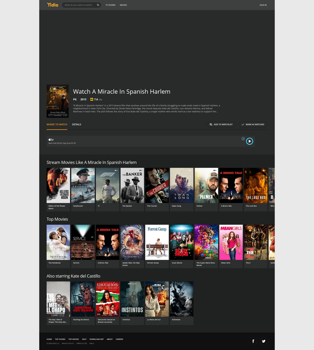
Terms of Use (81, 343)
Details (76, 124)
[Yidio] (52, 5)
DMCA (91, 343)
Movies (123, 5)
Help (84, 339)
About (110, 339)
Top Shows (60, 339)
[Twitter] (263, 341)
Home (49, 339)
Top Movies (73, 339)
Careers (119, 339)
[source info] (243, 138)
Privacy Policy (68, 343)
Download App (97, 339)
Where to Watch (57, 124)
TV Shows (110, 5)
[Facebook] (253, 341)
